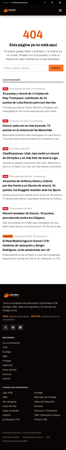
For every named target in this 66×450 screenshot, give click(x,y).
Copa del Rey (10, 369)
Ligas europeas (11, 410)
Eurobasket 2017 (11, 419)
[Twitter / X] (6, 327)
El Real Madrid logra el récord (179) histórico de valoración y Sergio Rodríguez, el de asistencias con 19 (26, 245)
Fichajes (7, 360)
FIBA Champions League (47, 415)
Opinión (7, 378)
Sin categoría (9, 401)
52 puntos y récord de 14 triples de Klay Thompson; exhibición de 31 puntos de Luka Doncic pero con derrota (29, 98)
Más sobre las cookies (33, 437)
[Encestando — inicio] (10, 10)
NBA (5, 89)
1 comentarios (39, 176)
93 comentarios (40, 236)
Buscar (56, 68)
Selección (8, 365)
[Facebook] (13, 327)
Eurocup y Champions (45, 410)
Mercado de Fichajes (45, 397)
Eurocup (7, 374)
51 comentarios (38, 89)
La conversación (11, 342)
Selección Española (44, 401)
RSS (48, 437)
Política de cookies (11, 437)
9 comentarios (36, 121)
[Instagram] (20, 327)
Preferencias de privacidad (15, 441)
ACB (5, 347)
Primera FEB (40, 419)
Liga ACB (8, 236)
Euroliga (7, 351)
